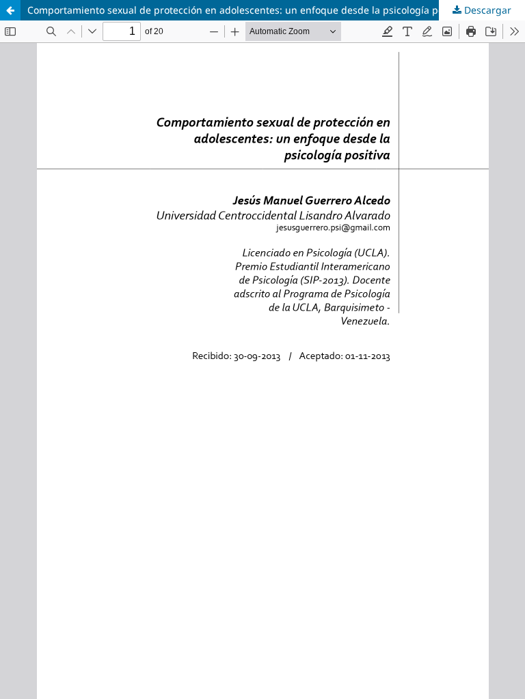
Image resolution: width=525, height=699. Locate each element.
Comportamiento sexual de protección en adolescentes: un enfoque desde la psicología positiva (247, 9)
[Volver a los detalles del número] (10, 10)
